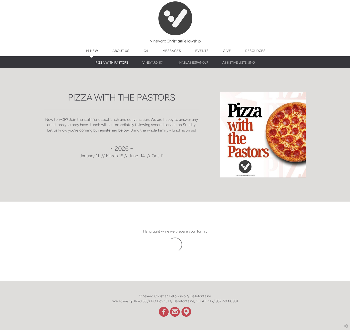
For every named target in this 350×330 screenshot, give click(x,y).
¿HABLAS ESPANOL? (193, 62)
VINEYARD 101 (153, 62)
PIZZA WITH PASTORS (111, 62)
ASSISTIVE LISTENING (238, 62)
